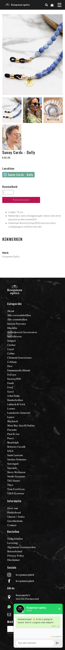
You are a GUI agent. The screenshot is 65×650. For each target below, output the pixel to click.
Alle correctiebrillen (19, 315)
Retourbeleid (14, 551)
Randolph (13, 442)
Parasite (12, 429)
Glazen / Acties (16, 516)
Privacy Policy (15, 555)
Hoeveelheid (10, 187)
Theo (10, 484)
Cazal (10, 349)
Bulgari (11, 340)
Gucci (10, 391)
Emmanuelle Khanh (18, 370)
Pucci (10, 438)
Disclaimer (13, 559)
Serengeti (12, 463)
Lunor (10, 417)
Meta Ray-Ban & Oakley (21, 425)
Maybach (12, 421)
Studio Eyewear (16, 476)
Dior (10, 366)
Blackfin (12, 327)
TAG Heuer (13, 480)
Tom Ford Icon (15, 489)
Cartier (11, 344)
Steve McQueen (16, 472)
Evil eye (11, 374)
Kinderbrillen (15, 400)
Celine (11, 353)
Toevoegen (21, 199)
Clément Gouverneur (19, 357)
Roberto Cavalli (16, 446)
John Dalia (13, 395)
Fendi (10, 383)
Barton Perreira (16, 323)
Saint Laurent (15, 455)
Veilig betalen (15, 538)
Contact (11, 525)
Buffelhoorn (14, 336)
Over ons (12, 508)
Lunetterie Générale (18, 412)
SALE (10, 450)
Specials (12, 467)
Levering (12, 542)
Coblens (12, 361)
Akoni (10, 311)
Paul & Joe (13, 434)
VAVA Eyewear (15, 493)
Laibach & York (16, 404)
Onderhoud (14, 512)
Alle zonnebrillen (17, 319)
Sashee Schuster (16, 459)
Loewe (11, 408)
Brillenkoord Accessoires (22, 332)
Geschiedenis (15, 520)
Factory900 (14, 378)
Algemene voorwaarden (21, 547)
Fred (10, 387)
